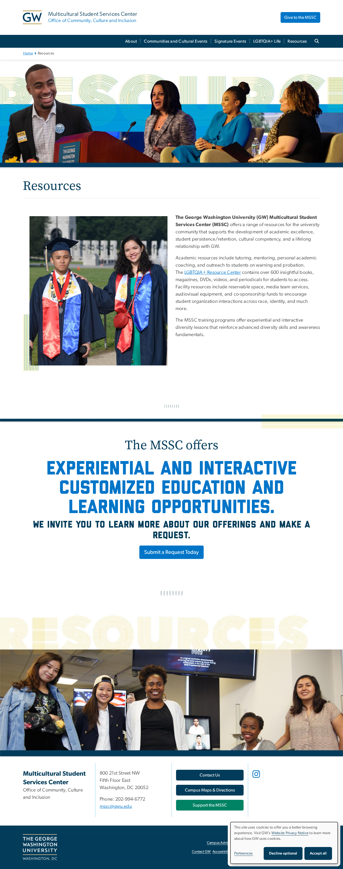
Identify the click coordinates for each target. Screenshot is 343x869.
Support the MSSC (210, 805)
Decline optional (283, 853)
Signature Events (230, 41)
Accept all (318, 853)
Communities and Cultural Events (175, 41)
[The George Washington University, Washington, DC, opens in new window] (40, 847)
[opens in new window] (256, 778)
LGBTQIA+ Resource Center (212, 272)
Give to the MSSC (300, 17)
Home (28, 53)
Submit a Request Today (171, 552)
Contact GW (201, 851)
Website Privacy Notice (290, 833)
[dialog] (284, 843)
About (131, 41)
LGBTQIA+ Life (267, 41)
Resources (297, 41)
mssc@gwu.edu (116, 806)
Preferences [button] (243, 853)
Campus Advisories (221, 843)
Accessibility (221, 851)
